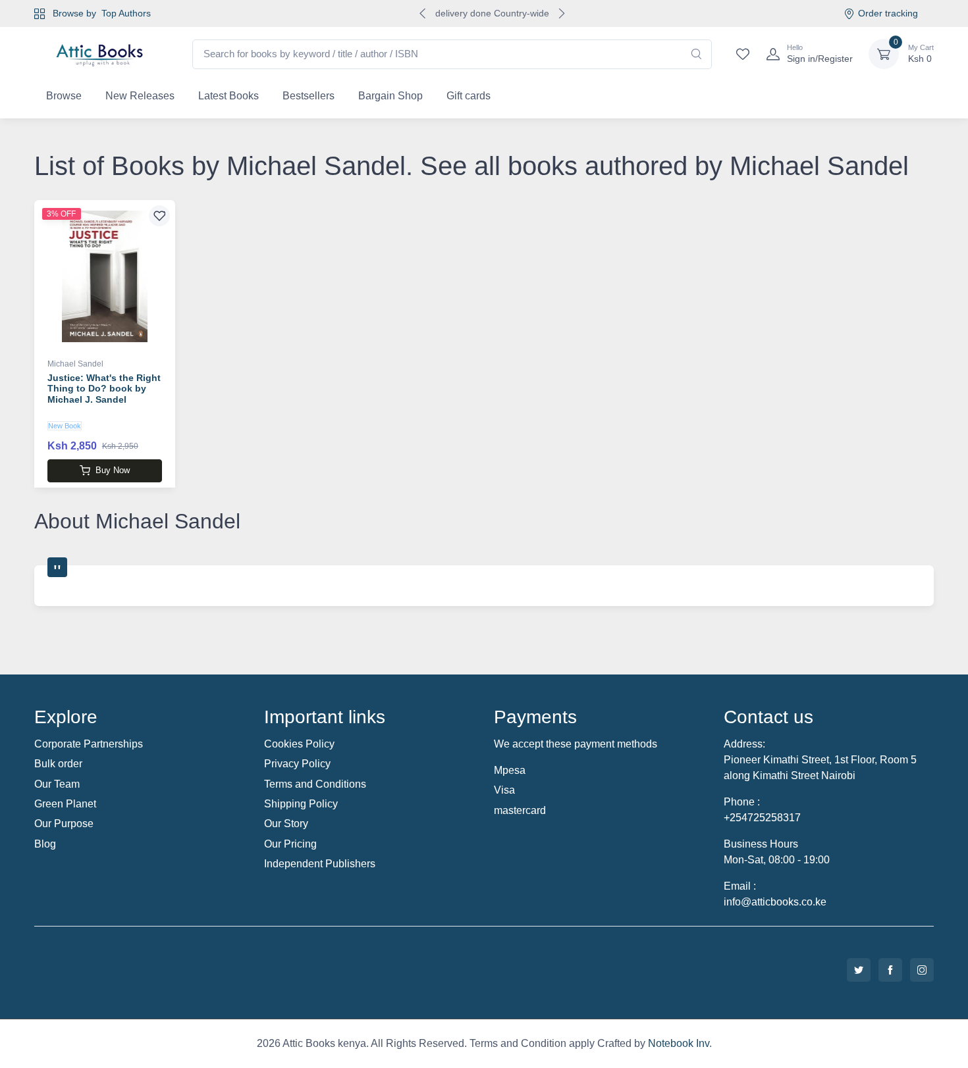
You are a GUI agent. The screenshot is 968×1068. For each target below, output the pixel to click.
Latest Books (228, 95)
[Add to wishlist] (159, 215)
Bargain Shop (390, 95)
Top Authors (126, 13)
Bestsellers (308, 95)
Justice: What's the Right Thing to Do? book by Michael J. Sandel (104, 388)
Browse (64, 95)
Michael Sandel (75, 364)
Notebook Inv (678, 1043)
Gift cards (468, 95)
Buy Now (112, 470)
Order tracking (888, 13)
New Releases (140, 95)
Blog (45, 844)
